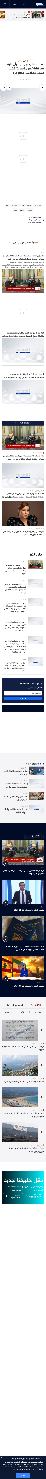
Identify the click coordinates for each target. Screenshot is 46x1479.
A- (9, 87)
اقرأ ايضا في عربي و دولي (24, 242)
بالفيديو (35, 835)
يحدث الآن (24, 422)
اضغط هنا (16, 1469)
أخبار (24, 4)
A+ (3, 87)
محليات (40, 453)
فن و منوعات (38, 528)
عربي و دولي (38, 490)
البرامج (14, 4)
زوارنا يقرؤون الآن (34, 763)
